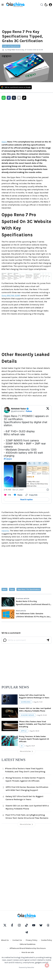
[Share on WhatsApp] (4, 98)
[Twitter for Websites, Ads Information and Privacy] (48, 490)
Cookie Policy (46, 940)
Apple (24, 731)
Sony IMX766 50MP (11, 295)
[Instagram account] (19, 925)
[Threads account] (48, 925)
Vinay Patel (11, 50)
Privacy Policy (31, 940)
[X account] (4, 925)
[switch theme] (46, 4)
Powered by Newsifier (26, 967)
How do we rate (27, 952)
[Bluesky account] (40, 925)
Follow (29, 411)
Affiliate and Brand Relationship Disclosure (28, 948)
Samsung (25, 702)
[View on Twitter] (47, 410)
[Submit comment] (48, 640)
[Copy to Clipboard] (24, 98)
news (4, 589)
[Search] (41, 4)
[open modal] (50, 4)
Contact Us (17, 940)
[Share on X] (14, 98)
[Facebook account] (12, 925)
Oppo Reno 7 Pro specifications (28, 589)
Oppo (4, 142)
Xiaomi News (27, 715)
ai (22, 746)
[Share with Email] (19, 98)
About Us (5, 940)
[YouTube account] (33, 925)
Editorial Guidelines (28, 944)
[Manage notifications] (47, 965)
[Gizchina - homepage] (15, 4)
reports (5, 530)
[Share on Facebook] (9, 98)
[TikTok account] (26, 925)
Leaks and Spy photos (11, 46)
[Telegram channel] (26, 932)
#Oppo (8, 458)
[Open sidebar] (2, 4)
